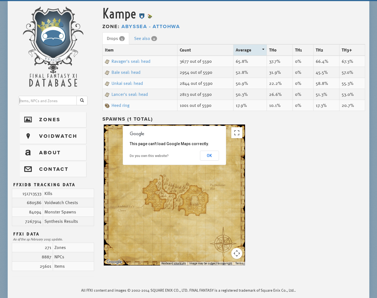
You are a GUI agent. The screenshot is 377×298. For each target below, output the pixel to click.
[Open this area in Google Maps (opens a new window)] (114, 262)
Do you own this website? (149, 156)
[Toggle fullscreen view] (236, 132)
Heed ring (120, 105)
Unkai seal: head (127, 83)
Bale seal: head (125, 72)
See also (144, 38)
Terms (239, 263)
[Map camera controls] (236, 253)
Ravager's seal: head (130, 61)
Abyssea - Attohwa (150, 26)
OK (209, 155)
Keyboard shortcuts (173, 263)
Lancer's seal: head (129, 94)
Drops (115, 38)
